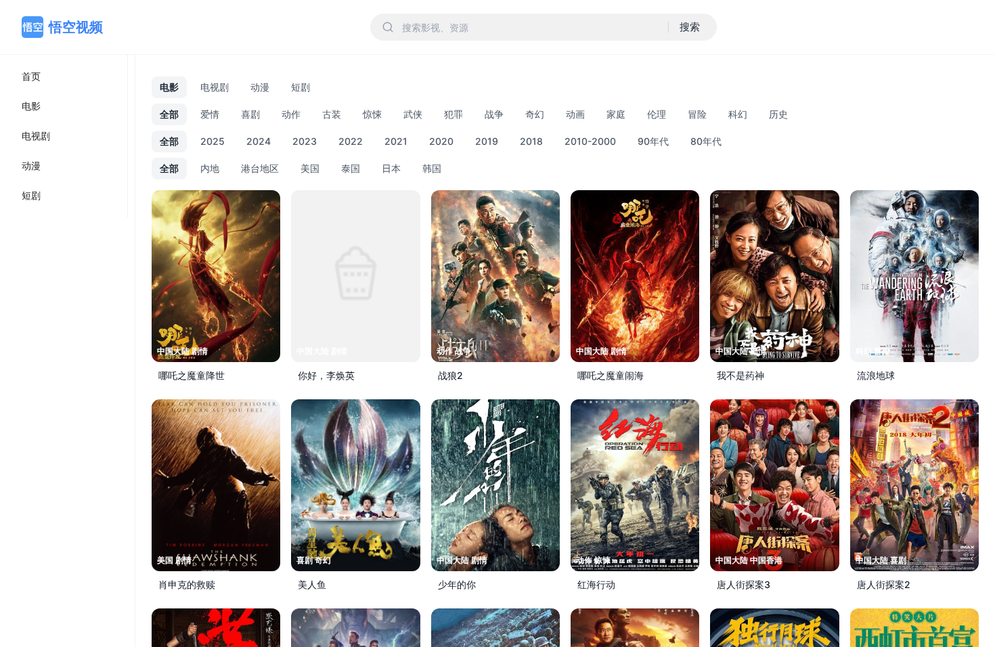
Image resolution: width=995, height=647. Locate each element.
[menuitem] (63, 76)
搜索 (690, 26)
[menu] (64, 136)
